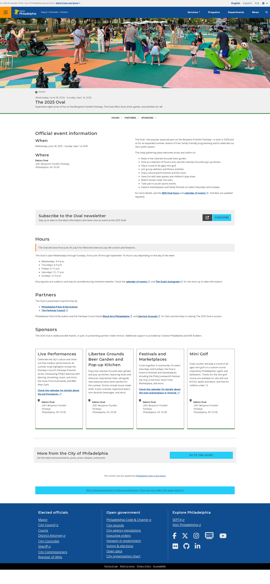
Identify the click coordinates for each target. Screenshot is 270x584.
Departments (236, 12)
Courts (43, 530)
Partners (130, 118)
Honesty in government (123, 541)
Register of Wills (50, 557)
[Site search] (266, 12)
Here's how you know (67, 3)
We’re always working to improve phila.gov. (135, 490)
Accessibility (159, 566)
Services (193, 12)
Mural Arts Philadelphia (116, 316)
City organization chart (123, 556)
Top (262, 553)
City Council (47, 525)
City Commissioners (52, 552)
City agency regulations (123, 530)
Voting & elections (119, 546)
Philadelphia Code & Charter (127, 519)
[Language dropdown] (265, 3)
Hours (115, 118)
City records (115, 525)
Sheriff (43, 546)
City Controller (48, 541)
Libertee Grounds (147, 316)
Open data (114, 551)
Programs (214, 12)
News (255, 12)
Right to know (127, 566)
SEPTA (177, 519)
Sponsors (147, 118)
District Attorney (50, 535)
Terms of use (111, 566)
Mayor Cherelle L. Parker (54, 12)
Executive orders (118, 535)
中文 (257, 3)
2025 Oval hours (170, 193)
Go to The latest (201, 455)
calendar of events (195, 193)
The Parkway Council (53, 310)
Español (247, 3)
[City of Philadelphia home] (26, 12)
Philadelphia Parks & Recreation (59, 306)
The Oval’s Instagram (168, 281)
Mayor (43, 519)
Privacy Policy (144, 566)
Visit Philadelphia (185, 525)
